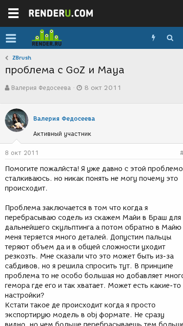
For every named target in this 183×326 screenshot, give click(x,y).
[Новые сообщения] (153, 38)
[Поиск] (170, 38)
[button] (11, 38)
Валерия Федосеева (41, 87)
